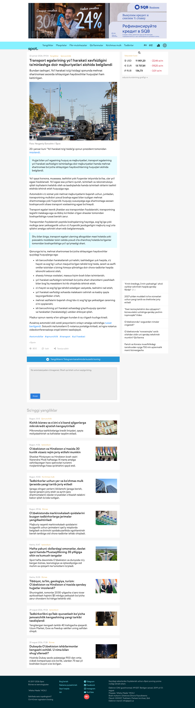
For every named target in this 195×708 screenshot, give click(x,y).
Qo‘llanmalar (96, 45)
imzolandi (34, 152)
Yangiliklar (47, 45)
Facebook (90, 685)
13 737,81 (140, 65)
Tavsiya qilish (63, 348)
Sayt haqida (64, 689)
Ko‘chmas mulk (113, 45)
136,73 (139, 70)
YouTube (90, 692)
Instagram (90, 689)
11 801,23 (140, 60)
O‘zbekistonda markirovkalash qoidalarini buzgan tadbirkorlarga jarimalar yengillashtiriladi (57, 516)
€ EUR (128, 65)
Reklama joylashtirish (68, 685)
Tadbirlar (129, 45)
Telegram (90, 681)
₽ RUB (127, 70)
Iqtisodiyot (46, 445)
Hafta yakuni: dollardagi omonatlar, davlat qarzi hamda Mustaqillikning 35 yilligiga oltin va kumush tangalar (57, 552)
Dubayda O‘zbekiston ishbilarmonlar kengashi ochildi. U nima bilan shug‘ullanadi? (53, 650)
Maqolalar (61, 45)
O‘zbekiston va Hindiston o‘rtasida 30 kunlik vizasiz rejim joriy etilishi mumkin (55, 450)
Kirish (35, 396)
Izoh (47, 348)
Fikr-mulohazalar (78, 45)
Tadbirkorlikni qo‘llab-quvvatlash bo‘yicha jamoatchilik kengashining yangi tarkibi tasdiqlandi (57, 617)
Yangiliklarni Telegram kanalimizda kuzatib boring (74, 359)
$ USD (127, 60)
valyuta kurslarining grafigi (134, 77)
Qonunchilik (46, 419)
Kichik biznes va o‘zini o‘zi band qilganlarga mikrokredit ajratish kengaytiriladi (57, 424)
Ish (60, 692)
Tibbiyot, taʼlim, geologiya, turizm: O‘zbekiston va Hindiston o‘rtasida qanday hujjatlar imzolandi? (57, 584)
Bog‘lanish (63, 681)
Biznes (45, 509)
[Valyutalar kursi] (158, 45)
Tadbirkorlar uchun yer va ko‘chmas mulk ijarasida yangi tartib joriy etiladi (56, 482)
